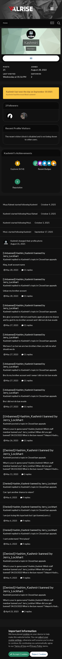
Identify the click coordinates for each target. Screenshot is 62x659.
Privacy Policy (36, 646)
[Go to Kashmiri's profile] (5, 242)
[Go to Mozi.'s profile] (24, 116)
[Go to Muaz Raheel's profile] (9, 116)
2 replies (27, 474)
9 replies (26, 497)
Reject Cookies (38, 654)
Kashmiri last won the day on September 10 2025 (29, 92)
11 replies (28, 270)
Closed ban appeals (48, 259)
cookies (26, 634)
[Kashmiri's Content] (31, 58)
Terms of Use (20, 646)
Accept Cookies (20, 654)
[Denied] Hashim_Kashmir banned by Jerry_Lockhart (30, 483)
